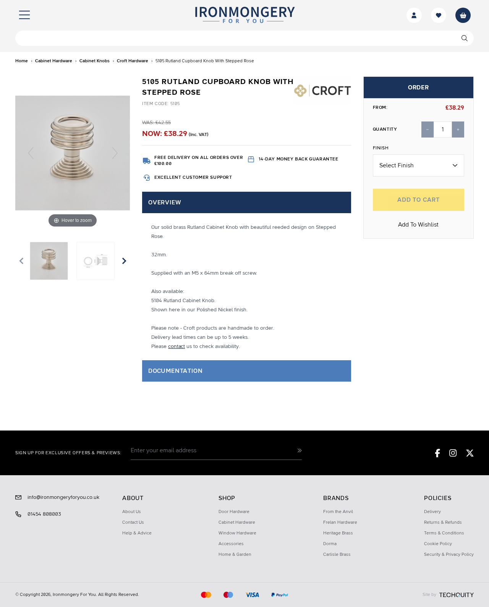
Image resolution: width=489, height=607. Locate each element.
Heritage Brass (338, 533)
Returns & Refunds (443, 522)
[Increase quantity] (458, 129)
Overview (164, 202)
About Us (131, 512)
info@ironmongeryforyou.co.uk (63, 497)
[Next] (115, 153)
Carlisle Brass (337, 554)
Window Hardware (237, 533)
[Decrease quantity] (427, 129)
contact (176, 346)
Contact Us (133, 522)
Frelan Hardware (340, 522)
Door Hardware (234, 512)
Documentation (175, 371)
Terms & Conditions (444, 533)
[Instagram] (453, 453)
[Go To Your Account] (414, 15)
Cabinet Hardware (237, 522)
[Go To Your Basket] (463, 15)
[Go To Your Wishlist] (438, 15)
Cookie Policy (438, 544)
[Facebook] (437, 453)
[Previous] (30, 153)
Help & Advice (137, 533)
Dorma (330, 544)
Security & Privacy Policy (449, 554)
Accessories (231, 544)
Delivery (432, 512)
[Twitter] (470, 453)
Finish (381, 148)
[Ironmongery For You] (244, 15)
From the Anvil (338, 512)
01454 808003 (44, 514)
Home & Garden (235, 554)
